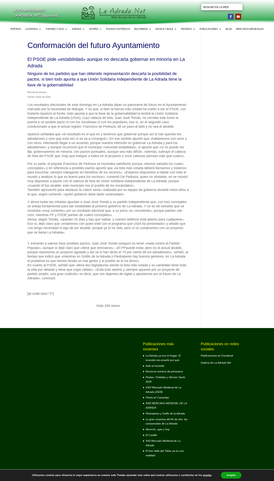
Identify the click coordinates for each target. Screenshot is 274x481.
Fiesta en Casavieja (157, 397)
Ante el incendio (155, 365)
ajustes (207, 475)
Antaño (93, 29)
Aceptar (231, 475)
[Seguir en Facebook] (231, 17)
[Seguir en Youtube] (238, 17)
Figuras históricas (118, 29)
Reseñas (186, 29)
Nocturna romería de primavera (164, 371)
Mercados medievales (250, 29)
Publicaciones (209, 29)
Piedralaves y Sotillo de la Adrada (165, 413)
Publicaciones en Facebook (217, 355)
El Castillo (151, 435)
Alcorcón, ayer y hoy (158, 429)
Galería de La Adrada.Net (216, 362)
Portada (15, 29)
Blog (229, 29)
